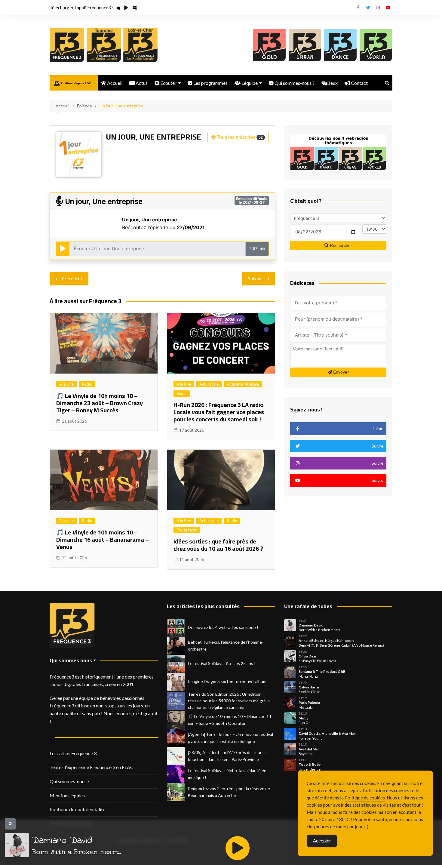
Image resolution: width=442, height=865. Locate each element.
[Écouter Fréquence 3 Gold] (269, 45)
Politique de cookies (365, 797)
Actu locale (209, 384)
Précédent (72, 278)
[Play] (238, 848)
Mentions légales (67, 795)
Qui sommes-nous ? (294, 83)
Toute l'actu (186, 530)
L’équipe (249, 83)
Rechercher (340, 245)
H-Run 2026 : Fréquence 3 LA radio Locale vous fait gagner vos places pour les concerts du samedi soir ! (218, 412)
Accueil (114, 83)
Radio (87, 384)
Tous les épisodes (239, 137)
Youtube (387, 7)
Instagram (377, 7)
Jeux (332, 83)
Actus (141, 83)
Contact (359, 83)
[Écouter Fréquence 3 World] (375, 45)
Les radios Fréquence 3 (73, 753)
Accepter (322, 840)
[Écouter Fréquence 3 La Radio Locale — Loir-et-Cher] (140, 45)
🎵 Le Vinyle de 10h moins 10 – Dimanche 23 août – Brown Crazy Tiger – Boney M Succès (99, 403)
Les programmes (210, 83)
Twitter (368, 7)
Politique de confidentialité (77, 809)
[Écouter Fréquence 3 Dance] (340, 45)
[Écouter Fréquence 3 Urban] (304, 45)
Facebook (358, 7)
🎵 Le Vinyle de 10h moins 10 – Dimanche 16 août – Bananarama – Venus (102, 539)
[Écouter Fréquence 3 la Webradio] (67, 45)
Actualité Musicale (243, 384)
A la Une (66, 384)
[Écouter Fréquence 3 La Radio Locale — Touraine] (103, 45)
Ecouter (167, 83)
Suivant (255, 278)
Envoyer (340, 372)
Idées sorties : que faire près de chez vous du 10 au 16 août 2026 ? (218, 545)
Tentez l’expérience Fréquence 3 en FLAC (92, 767)
